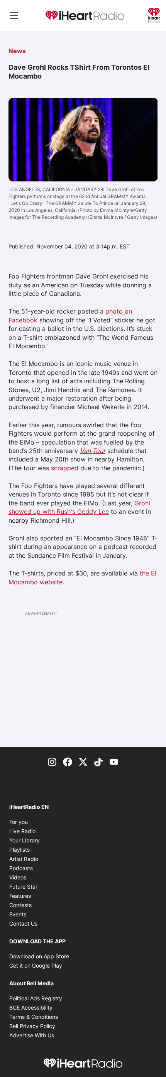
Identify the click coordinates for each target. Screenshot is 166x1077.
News (17, 51)
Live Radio (22, 831)
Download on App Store (39, 956)
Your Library (24, 840)
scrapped (64, 468)
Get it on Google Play (35, 965)
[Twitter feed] (83, 761)
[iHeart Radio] (154, 14)
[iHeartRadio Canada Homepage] (85, 15)
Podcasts (21, 868)
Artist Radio (23, 859)
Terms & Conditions (33, 1016)
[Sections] (14, 15)
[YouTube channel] (114, 761)
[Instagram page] (52, 761)
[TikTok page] (98, 761)
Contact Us (23, 923)
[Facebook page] (67, 761)
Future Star (23, 886)
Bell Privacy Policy (32, 1026)
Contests (20, 905)
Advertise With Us (31, 1035)
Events (17, 914)
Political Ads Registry (35, 998)
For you (18, 822)
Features (20, 895)
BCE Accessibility (31, 1007)
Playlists (19, 849)
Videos (17, 877)
